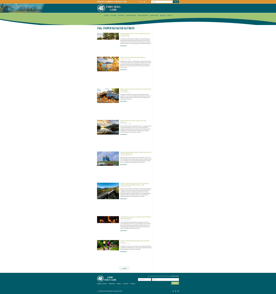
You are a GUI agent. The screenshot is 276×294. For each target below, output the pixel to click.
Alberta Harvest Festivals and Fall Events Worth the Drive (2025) (135, 89)
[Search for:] (162, 1)
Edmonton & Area (143, 15)
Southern (113, 15)
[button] (124, 268)
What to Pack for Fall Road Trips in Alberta (132, 57)
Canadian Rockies (131, 15)
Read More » (123, 45)
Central (106, 15)
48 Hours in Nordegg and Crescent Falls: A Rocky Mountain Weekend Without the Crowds (134, 184)
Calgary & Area (154, 15)
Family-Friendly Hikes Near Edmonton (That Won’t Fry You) (135, 241)
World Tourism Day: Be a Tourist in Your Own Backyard (133, 121)
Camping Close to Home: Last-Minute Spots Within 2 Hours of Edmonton (135, 217)
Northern (121, 15)
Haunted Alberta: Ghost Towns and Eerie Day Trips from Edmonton (135, 34)
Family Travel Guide (113, 8)
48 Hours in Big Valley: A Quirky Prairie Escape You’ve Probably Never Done (135, 153)
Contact (169, 15)
